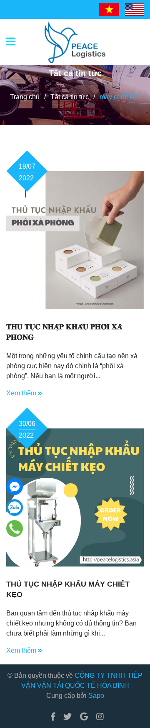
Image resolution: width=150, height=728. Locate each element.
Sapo (96, 695)
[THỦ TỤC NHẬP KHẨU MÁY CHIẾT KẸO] (75, 497)
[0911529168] (15, 528)
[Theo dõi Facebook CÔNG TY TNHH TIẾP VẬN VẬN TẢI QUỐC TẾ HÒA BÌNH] (53, 716)
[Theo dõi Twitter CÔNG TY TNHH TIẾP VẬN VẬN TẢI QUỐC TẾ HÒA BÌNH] (67, 716)
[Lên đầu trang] (127, 687)
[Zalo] (14, 507)
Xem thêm (22, 393)
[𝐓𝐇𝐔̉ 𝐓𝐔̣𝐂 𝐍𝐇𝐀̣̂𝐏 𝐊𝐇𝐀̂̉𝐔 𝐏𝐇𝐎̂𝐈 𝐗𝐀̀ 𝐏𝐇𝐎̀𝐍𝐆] (75, 240)
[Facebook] (14, 486)
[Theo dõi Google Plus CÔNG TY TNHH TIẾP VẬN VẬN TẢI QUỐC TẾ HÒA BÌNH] (84, 716)
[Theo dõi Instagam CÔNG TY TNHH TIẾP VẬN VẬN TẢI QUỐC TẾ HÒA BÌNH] (98, 716)
